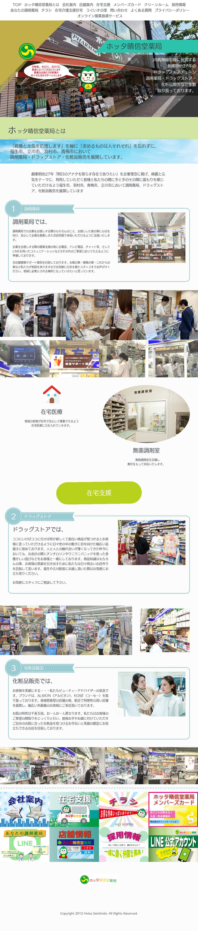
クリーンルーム (156, 4)
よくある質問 (141, 10)
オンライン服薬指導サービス (100, 16)
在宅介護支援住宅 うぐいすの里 (81, 10)
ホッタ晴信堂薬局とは (41, 4)
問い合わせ (119, 10)
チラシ (46, 10)
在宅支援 (103, 4)
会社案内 (69, 4)
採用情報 (179, 4)
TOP (17, 4)
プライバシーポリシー (172, 10)
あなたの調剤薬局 (24, 10)
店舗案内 (86, 4)
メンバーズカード (127, 4)
